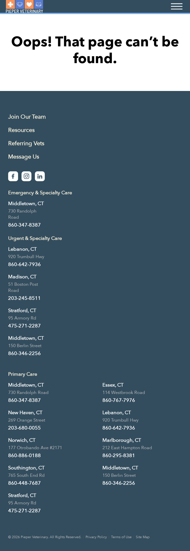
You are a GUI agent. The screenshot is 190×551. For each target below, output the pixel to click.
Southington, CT (26, 467)
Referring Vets (26, 143)
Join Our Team (27, 117)
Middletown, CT (26, 203)
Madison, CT (22, 276)
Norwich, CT (21, 440)
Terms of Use (121, 537)
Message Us (23, 156)
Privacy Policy (96, 537)
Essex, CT (112, 385)
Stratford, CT (22, 310)
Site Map (143, 537)
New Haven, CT (25, 412)
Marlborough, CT (121, 440)
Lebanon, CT (22, 249)
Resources (21, 130)
